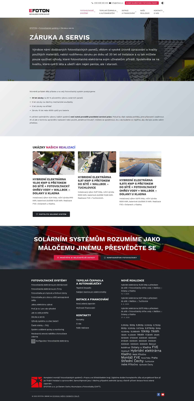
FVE (155, 347)
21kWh (156, 335)
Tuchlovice (149, 361)
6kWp (124, 328)
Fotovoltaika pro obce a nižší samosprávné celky (50, 298)
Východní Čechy (146, 365)
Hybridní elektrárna (146, 350)
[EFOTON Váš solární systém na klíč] (39, 12)
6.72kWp (157, 325)
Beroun (152, 344)
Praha (154, 357)
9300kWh (134, 344)
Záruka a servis (37, 317)
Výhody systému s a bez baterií (44, 321)
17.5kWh (149, 335)
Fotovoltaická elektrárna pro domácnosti (49, 285)
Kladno (126, 354)
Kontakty (80, 319)
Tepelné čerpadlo (83, 288)
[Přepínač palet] (163, 3)
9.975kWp (150, 328)
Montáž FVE (130, 357)
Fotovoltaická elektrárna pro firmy (46, 289)
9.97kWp (140, 328)
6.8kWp (139, 325)
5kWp (132, 325)
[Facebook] (158, 394)
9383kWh (144, 344)
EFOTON (33, 28)
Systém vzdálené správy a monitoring (47, 329)
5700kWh (134, 338)
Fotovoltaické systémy (49, 28)
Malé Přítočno (139, 354)
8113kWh (124, 341)
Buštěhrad (125, 347)
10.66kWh (135, 331)
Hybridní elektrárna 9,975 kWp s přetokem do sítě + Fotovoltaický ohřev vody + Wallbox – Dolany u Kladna (138, 187)
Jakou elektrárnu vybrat (41, 304)
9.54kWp (131, 328)
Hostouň (125, 351)
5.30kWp (125, 325)
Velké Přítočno (129, 364)
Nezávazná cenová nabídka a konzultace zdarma (49, 335)
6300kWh (143, 338)
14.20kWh (132, 335)
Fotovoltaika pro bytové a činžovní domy (49, 293)
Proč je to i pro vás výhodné (43, 309)
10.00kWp (125, 331)
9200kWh (125, 344)
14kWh (140, 334)
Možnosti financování (85, 308)
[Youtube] (162, 394)
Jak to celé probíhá (39, 313)
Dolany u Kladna (141, 347)
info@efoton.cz (117, 3)
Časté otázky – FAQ (40, 325)
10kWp (145, 331)
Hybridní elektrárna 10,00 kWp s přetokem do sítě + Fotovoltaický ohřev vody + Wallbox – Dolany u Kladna (51, 186)
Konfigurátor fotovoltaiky (141, 3)
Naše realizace (82, 328)
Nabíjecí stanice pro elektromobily (91, 292)
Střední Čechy (132, 360)
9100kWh (152, 341)
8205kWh (134, 341)
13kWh (124, 335)
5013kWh (125, 338)
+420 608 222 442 (101, 3)
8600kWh (143, 341)
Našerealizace (145, 12)
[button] (94, 11)
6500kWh (152, 338)
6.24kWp (148, 325)
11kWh (155, 331)
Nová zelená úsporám (85, 304)
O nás (78, 324)
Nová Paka (145, 358)
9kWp (158, 328)
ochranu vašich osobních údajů (65, 396)
